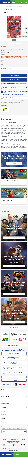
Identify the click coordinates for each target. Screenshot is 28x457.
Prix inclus (22, 72)
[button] (14, 389)
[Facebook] (3, 384)
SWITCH (4, 62)
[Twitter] (7, 384)
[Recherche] (24, 2)
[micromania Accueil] (9, 2)
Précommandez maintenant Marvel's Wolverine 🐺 (14, 6)
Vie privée (11, 450)
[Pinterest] (20, 384)
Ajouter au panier (15, 75)
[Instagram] (11, 384)
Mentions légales (21, 448)
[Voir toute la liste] (18, 2)
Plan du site (16, 450)
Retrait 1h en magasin (14, 79)
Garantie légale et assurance (11, 448)
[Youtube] (24, 384)
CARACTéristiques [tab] (13, 122)
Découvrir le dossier (15, 238)
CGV (3, 448)
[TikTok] (16, 384)
